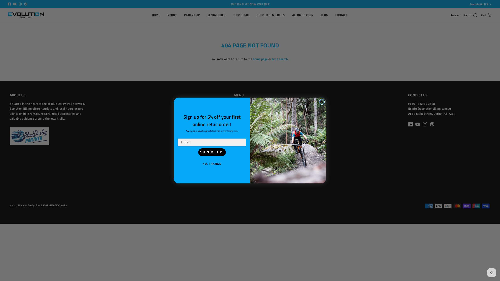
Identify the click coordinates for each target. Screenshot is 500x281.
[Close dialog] (322, 102)
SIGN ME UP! (212, 152)
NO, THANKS (212, 164)
